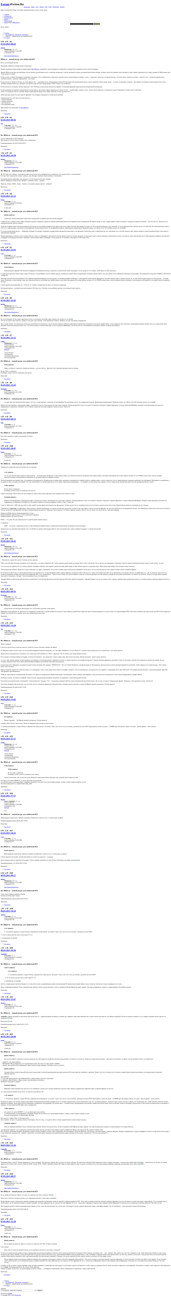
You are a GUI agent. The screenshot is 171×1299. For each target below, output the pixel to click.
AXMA (62, 7)
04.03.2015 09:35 (8, 591)
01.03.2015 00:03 (8, 44)
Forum (5, 4)
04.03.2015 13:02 (8, 699)
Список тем (7, 16)
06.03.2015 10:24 (8, 911)
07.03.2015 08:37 (8, 1176)
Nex (2, 123)
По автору (7, 113)
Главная (6, 14)
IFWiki (42, 7)
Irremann (4, 389)
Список (6, 33)
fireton (3, 799)
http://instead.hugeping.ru (11, 56)
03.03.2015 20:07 (8, 448)
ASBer (3, 341)
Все (8, 38)
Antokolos (4, 954)
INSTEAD (56, 7)
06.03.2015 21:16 (8, 1145)
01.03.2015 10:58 (8, 155)
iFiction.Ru (27, 7)
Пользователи (8, 17)
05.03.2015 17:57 (8, 796)
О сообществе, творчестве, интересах (17, 34)
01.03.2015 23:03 (8, 250)
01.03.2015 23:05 (8, 300)
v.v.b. (2, 253)
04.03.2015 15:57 (8, 739)
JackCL (3, 915)
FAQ (37, 7)
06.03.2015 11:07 (8, 999)
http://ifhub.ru (35, 69)
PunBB (10, 1293)
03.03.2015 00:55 (8, 419)
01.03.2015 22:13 (8, 196)
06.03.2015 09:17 (8, 875)
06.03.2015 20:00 (8, 1036)
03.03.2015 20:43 (8, 541)
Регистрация (8, 21)
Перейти (3, 1288)
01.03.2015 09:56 (8, 120)
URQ (50, 7)
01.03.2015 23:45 (8, 385)
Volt (2, 423)
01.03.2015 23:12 (8, 338)
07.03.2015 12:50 (8, 1221)
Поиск (6, 19)
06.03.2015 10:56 (8, 950)
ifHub (32, 7)
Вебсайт (6, 349)
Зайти (6, 22)
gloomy (3, 48)
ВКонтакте (16, 22)
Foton (2, 200)
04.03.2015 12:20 (8, 625)
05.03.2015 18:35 (8, 833)
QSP (46, 7)
